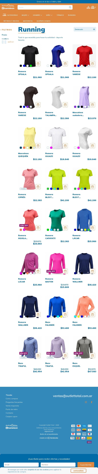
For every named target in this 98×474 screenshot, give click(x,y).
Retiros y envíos (11, 21)
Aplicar (11, 42)
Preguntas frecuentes (14, 402)
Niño (48, 15)
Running (72, 15)
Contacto (9, 413)
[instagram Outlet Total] (86, 402)
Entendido (78, 470)
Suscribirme (85, 465)
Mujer (24, 15)
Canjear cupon (11, 416)
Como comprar (12, 399)
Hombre (36, 15)
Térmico (60, 15)
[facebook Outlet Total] (91, 402)
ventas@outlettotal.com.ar (72, 396)
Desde (2, 39)
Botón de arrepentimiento (49, 434)
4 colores (77, 357)
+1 (54, 66)
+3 (34, 273)
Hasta (5, 39)
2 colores (23, 357)
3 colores (23, 189)
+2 (88, 66)
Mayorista (28, 21)
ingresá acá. (49, 431)
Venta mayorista (12, 406)
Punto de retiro (12, 409)
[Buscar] (70, 7)
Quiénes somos (43, 21)
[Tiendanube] (49, 438)
